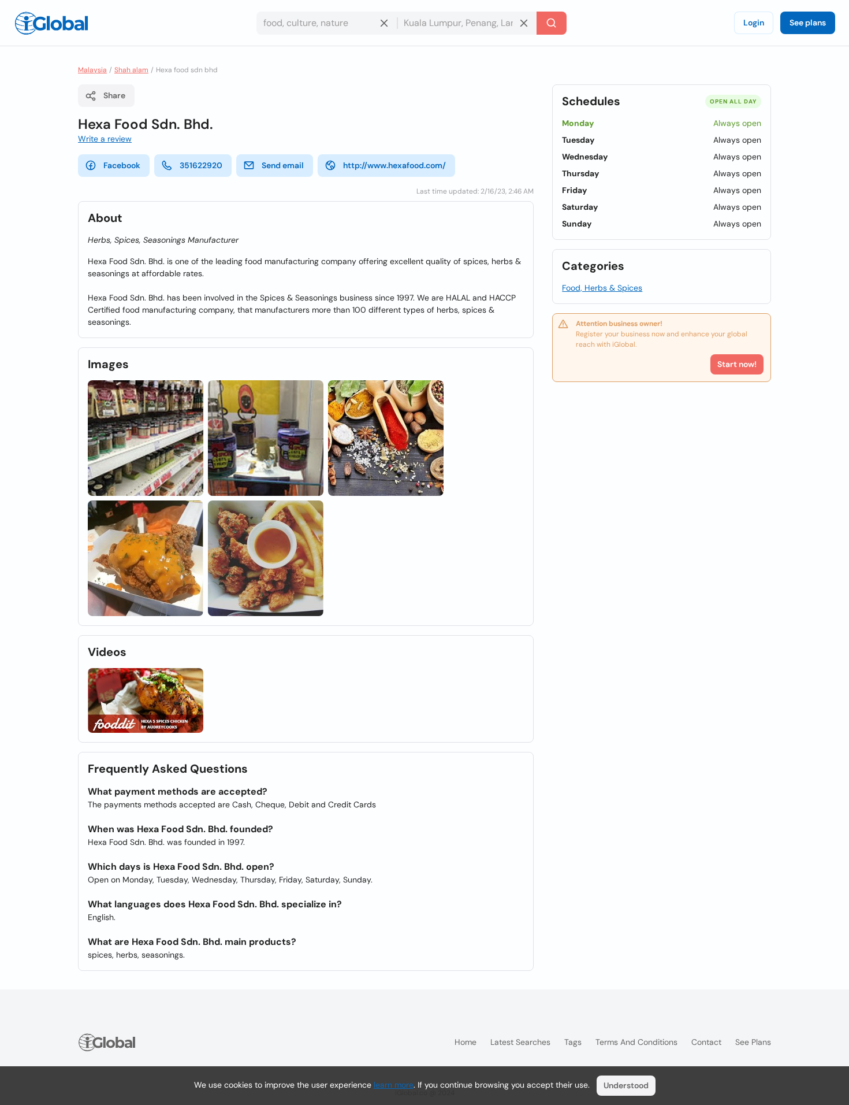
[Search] (552, 23)
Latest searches (520, 1042)
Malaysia (92, 70)
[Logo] (51, 23)
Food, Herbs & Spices (602, 288)
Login (753, 22)
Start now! (737, 364)
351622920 (201, 165)
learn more (394, 1085)
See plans (808, 22)
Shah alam (131, 70)
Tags (573, 1042)
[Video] (145, 700)
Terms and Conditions (636, 1042)
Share (114, 95)
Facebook (121, 165)
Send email (283, 165)
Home (465, 1042)
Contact (706, 1042)
